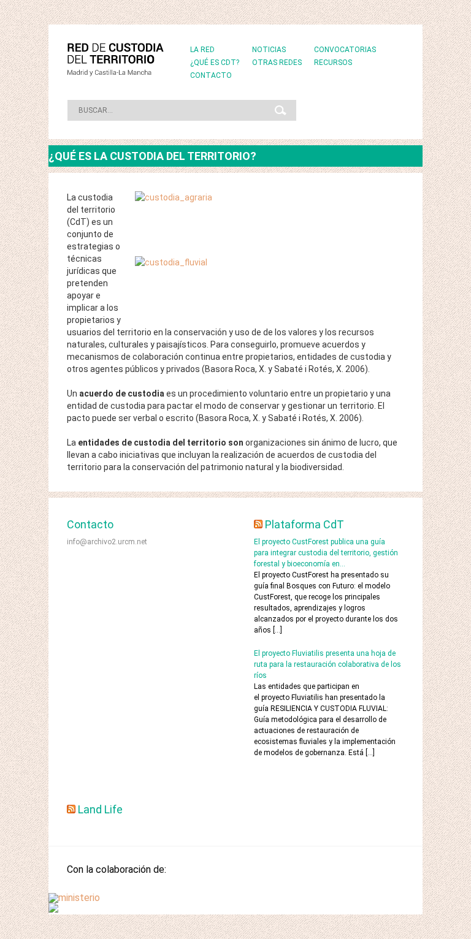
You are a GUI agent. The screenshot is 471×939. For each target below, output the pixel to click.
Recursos (333, 62)
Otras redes (277, 62)
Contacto (211, 75)
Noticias (269, 49)
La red (202, 49)
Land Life (100, 809)
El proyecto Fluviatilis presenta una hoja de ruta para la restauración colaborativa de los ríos (327, 664)
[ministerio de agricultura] (74, 897)
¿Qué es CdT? (214, 62)
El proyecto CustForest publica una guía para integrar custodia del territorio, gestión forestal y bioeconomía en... (326, 553)
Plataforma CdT (304, 524)
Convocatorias (345, 49)
